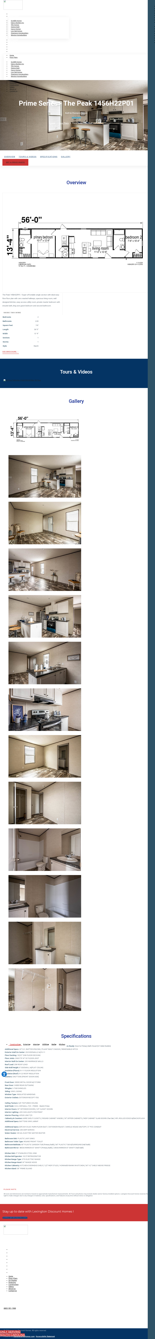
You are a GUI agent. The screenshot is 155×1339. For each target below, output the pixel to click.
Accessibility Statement (45, 1336)
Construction (13, 1263)
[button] (32, 313)
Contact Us (13, 51)
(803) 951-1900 (10, 1308)
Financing (12, 1259)
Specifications (48, 157)
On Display (12, 1256)
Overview (9, 157)
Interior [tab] (36, 1044)
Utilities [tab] (45, 1044)
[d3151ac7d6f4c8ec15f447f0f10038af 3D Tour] (22, 380)
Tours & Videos (27, 157)
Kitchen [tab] (62, 1044)
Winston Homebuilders (19, 35)
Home (52, 123)
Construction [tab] (15, 1044)
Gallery (65, 157)
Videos (11, 1266)
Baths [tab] (54, 1044)
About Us (12, 1269)
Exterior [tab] (26, 1044)
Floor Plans (13, 16)
